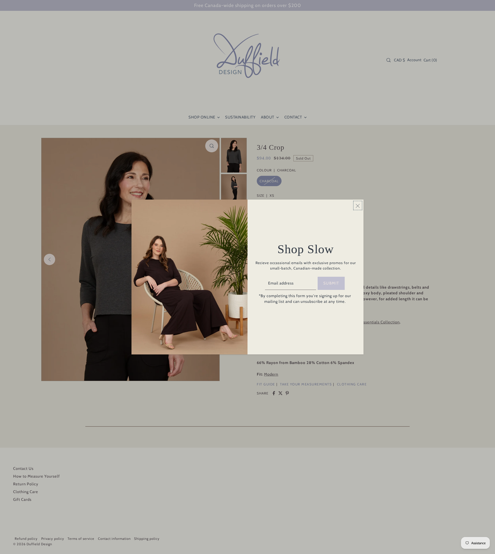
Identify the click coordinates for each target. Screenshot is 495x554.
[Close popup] (357, 205)
